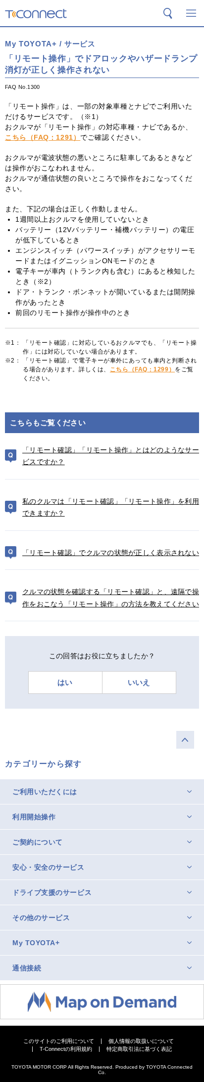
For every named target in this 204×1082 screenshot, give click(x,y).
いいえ (139, 682)
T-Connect (36, 13)
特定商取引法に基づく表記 (139, 1049)
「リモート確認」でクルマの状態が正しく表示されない (110, 553)
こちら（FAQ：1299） (142, 369)
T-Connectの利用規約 (66, 1049)
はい (65, 682)
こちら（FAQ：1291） (42, 137)
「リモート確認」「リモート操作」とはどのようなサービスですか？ (110, 456)
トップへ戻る (185, 740)
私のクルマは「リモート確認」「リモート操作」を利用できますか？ (110, 507)
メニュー (191, 13)
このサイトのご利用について (58, 1041)
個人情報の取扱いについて (141, 1041)
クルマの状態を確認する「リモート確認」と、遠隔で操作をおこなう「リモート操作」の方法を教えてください (110, 598)
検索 (167, 13)
